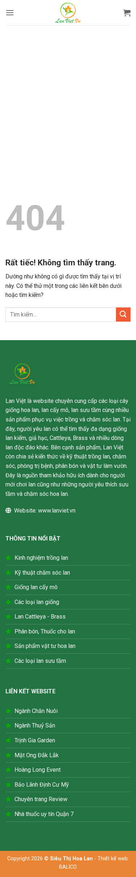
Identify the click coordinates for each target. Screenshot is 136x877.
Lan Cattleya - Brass (40, 616)
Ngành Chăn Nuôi (36, 710)
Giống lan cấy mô (36, 587)
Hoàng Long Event (38, 769)
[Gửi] (123, 314)
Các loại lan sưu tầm (40, 660)
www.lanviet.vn (56, 510)
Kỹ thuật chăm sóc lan (42, 572)
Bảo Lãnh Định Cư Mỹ (42, 784)
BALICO (68, 867)
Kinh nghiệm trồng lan (41, 557)
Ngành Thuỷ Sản (35, 725)
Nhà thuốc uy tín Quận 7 (44, 814)
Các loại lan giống (37, 602)
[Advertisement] (68, 97)
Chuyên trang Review (41, 799)
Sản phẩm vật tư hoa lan (45, 646)
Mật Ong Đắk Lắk (37, 755)
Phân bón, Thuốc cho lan (45, 631)
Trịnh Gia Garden (35, 740)
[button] (9, 12)
